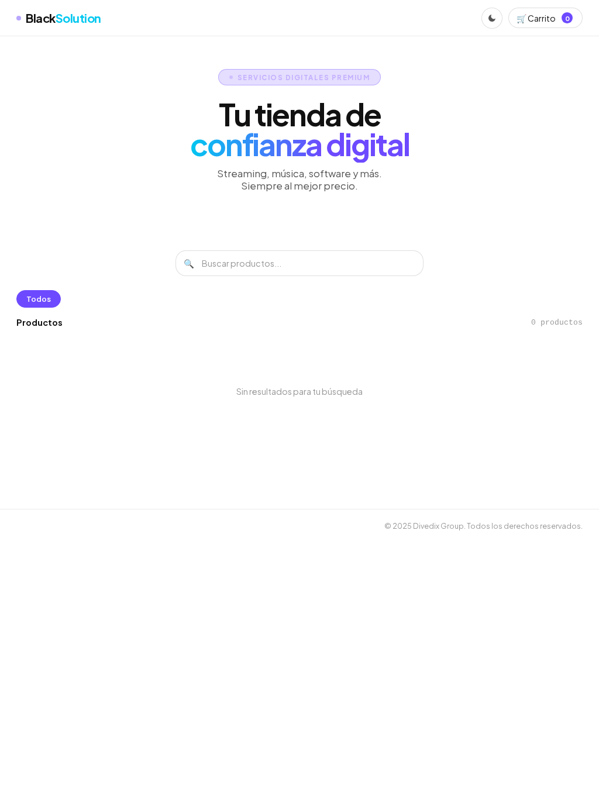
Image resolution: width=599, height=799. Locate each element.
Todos (38, 299)
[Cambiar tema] (491, 18)
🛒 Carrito (543, 18)
